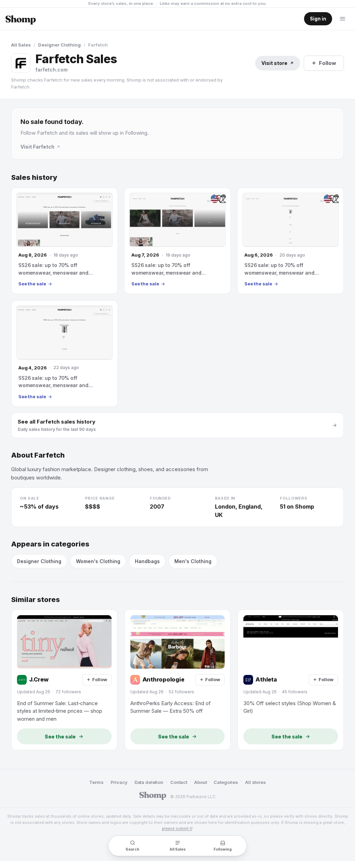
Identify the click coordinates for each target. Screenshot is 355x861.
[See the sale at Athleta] (291, 680)
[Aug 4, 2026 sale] (64, 354)
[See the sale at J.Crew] (64, 680)
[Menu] (342, 19)
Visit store (274, 63)
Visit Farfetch (37, 147)
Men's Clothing (192, 561)
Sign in (318, 19)
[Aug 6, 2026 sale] (290, 241)
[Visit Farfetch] (21, 63)
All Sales (21, 45)
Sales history (34, 178)
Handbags (147, 561)
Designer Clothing (59, 45)
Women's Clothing (98, 561)
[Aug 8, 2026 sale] (64, 241)
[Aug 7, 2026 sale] (177, 241)
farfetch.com (51, 70)
